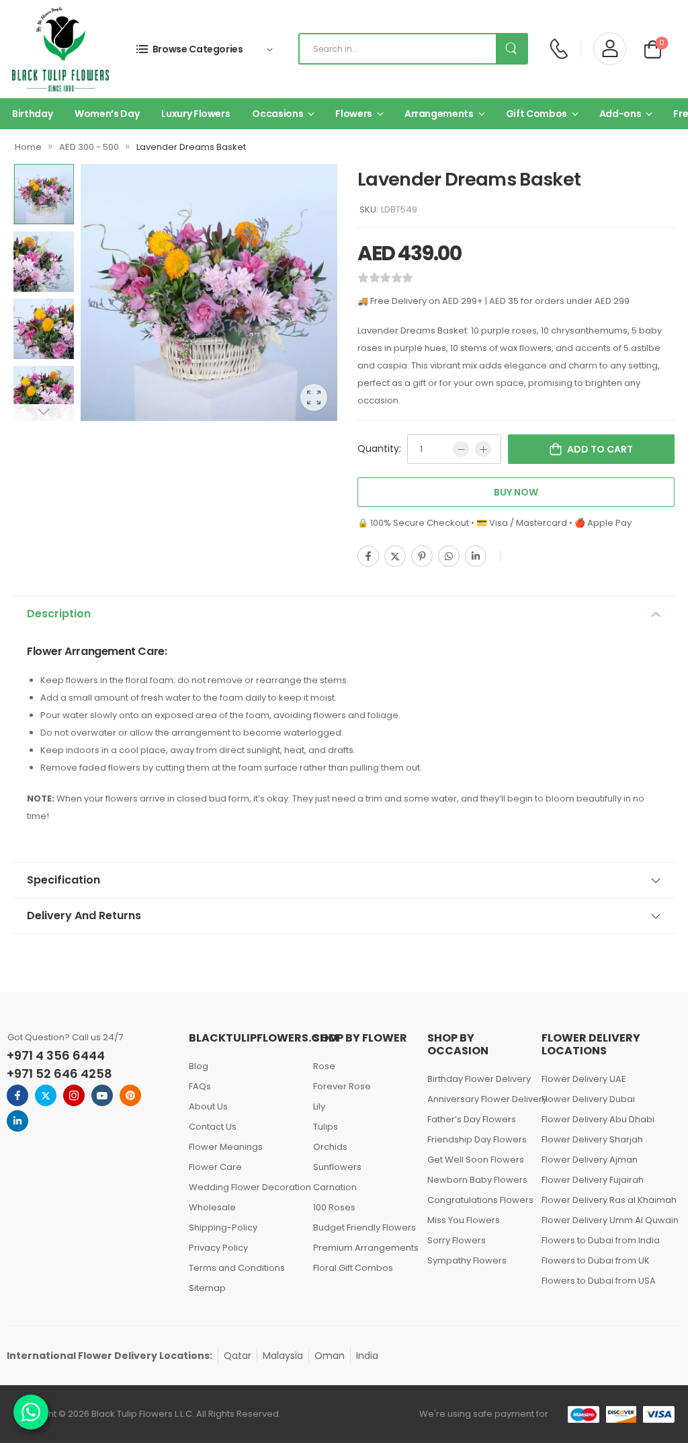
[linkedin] (17, 1121)
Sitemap (207, 1288)
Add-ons (620, 113)
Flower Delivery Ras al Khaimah (607, 1200)
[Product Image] (209, 292)
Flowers (353, 113)
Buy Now (516, 492)
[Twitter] (395, 556)
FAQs (200, 1086)
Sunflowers (337, 1167)
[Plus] (483, 449)
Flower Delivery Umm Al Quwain (607, 1220)
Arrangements (439, 113)
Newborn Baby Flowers (477, 1179)
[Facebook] (368, 556)
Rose (324, 1066)
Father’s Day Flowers (471, 1119)
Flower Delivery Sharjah (592, 1139)
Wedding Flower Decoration (244, 1187)
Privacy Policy (218, 1247)
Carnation (335, 1187)
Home (28, 147)
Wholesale (212, 1207)
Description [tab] (59, 613)
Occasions (277, 113)
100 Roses (334, 1207)
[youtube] (102, 1095)
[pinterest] (130, 1095)
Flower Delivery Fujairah (593, 1179)
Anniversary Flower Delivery (477, 1099)
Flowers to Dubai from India (601, 1240)
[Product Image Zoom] (313, 397)
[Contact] (558, 48)
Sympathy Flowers (467, 1260)
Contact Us (212, 1126)
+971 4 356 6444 (56, 1055)
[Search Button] (511, 48)
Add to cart (600, 449)
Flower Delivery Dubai (588, 1099)
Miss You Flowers (463, 1220)
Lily (319, 1106)
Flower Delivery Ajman (590, 1159)
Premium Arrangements (363, 1247)
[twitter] (45, 1095)
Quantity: (379, 448)
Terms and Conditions (237, 1267)
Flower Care (215, 1167)
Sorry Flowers (456, 1240)
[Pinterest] (422, 556)
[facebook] (17, 1095)
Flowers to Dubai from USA (599, 1280)
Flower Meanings (226, 1146)
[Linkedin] (475, 556)
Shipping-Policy (223, 1227)
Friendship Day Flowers (477, 1139)
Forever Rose (342, 1086)
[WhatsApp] (449, 556)
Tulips (325, 1126)
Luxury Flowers (195, 113)
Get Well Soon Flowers (475, 1159)
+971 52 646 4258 (59, 1073)
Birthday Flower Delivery (477, 1078)
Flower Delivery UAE (584, 1078)
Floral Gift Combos (353, 1267)
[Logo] (60, 49)
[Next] (43, 412)
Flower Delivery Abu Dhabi (598, 1119)
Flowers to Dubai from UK (596, 1260)
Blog (198, 1066)
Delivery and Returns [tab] (84, 915)
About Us (208, 1106)
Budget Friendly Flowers (363, 1227)
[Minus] (461, 449)
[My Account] (609, 48)
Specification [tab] (63, 880)
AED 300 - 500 (89, 147)
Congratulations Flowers (477, 1200)
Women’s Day (107, 113)
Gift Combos (536, 113)
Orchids (330, 1146)
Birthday (32, 113)
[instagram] (74, 1095)
